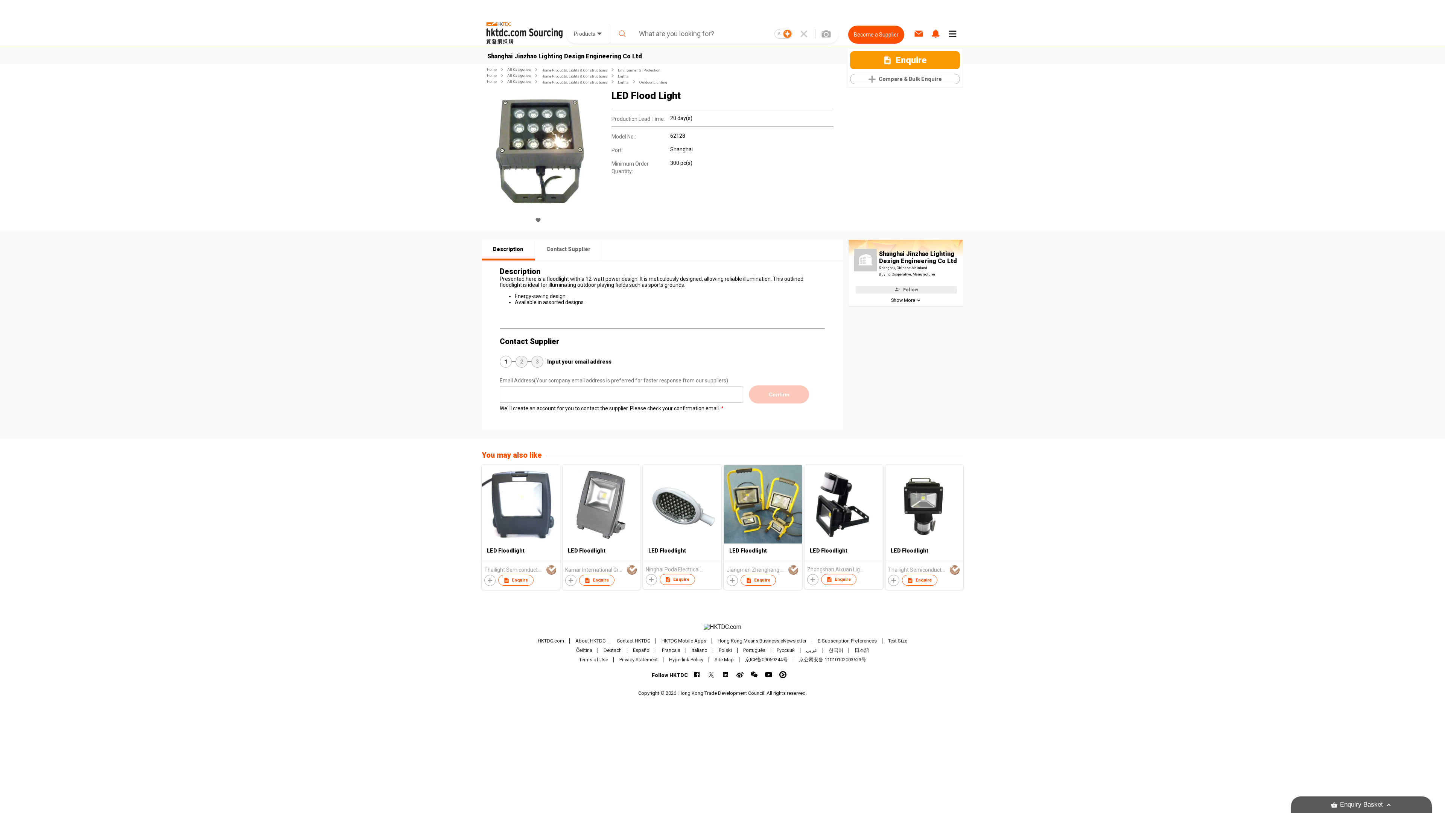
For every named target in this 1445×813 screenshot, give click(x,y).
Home (492, 69)
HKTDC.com (551, 641)
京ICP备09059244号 (766, 659)
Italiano (699, 650)
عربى (811, 650)
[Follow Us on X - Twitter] (711, 674)
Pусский (786, 650)
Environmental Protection (639, 70)
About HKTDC (590, 641)
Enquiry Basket (1361, 804)
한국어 (836, 650)
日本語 (862, 650)
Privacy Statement (638, 659)
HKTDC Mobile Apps (684, 641)
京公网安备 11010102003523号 (832, 659)
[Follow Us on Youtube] (768, 674)
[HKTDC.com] (722, 627)
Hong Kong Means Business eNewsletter (762, 641)
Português (754, 650)
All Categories (519, 69)
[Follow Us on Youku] (782, 674)
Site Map (724, 659)
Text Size (897, 641)
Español (642, 650)
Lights (623, 76)
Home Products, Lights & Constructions (574, 70)
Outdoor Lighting (653, 82)
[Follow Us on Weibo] (740, 674)
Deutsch (613, 650)
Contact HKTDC (633, 641)
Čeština (584, 650)
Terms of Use (593, 659)
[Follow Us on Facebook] (697, 674)
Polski (725, 650)
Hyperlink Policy (686, 659)
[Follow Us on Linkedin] (725, 674)
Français (671, 650)
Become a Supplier (876, 35)
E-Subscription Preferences (847, 641)
